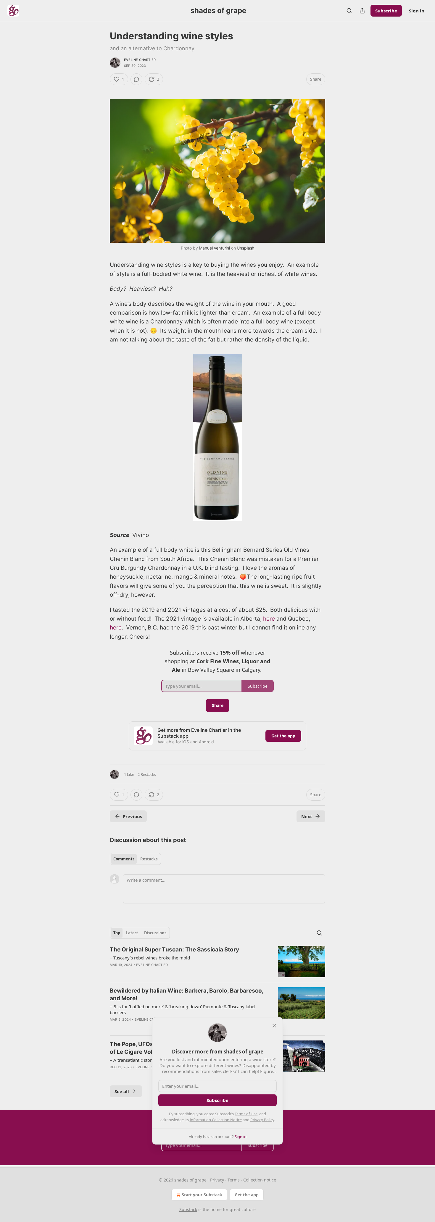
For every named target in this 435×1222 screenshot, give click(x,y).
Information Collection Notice (216, 1119)
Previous (132, 816)
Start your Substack (202, 1194)
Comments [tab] (123, 859)
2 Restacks (147, 774)
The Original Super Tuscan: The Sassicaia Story (174, 949)
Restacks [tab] (148, 859)
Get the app (283, 736)
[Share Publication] (362, 11)
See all (122, 1091)
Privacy (217, 1180)
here (269, 618)
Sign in (416, 11)
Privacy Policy (262, 1119)
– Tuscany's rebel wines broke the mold (150, 958)
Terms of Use (246, 1113)
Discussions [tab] (155, 932)
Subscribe (386, 11)
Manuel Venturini (214, 247)
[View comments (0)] (136, 79)
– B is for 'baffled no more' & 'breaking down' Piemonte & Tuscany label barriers (182, 1009)
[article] (217, 961)
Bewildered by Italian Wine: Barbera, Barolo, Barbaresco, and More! (186, 994)
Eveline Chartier (140, 60)
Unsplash (245, 247)
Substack (188, 1209)
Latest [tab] (132, 932)
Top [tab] (116, 932)
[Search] (349, 11)
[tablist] (135, 859)
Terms (234, 1180)
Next (306, 816)
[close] (274, 1025)
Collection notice (259, 1180)
